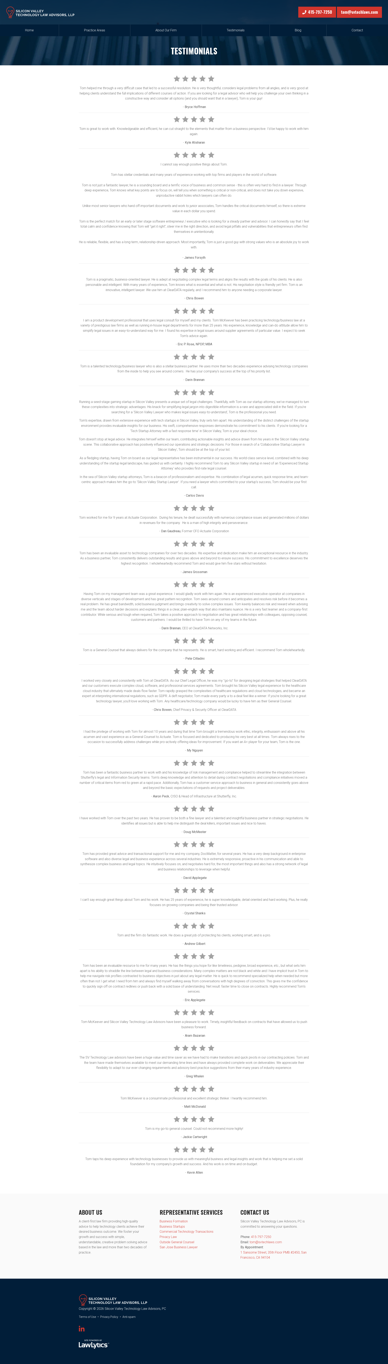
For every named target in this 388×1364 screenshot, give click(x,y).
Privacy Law (168, 1237)
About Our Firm (166, 30)
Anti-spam (129, 1316)
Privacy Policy (109, 1316)
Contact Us (254, 1212)
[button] (194, 252)
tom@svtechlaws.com (359, 12)
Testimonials (236, 30)
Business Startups (172, 1226)
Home (29, 30)
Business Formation (174, 1221)
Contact (357, 30)
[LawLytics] (94, 1344)
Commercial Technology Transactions (186, 1232)
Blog (298, 30)
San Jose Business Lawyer (179, 1247)
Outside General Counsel (177, 1242)
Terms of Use (87, 1316)
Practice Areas (94, 30)
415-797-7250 (320, 12)
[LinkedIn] (81, 1329)
